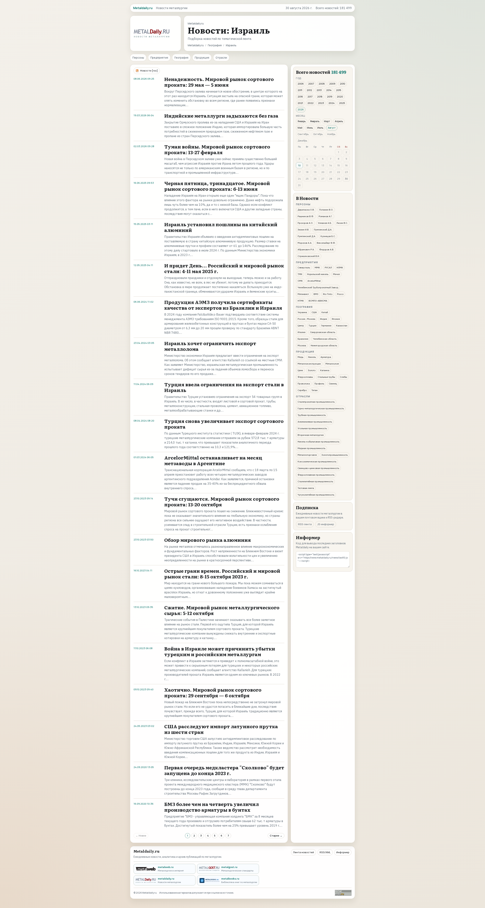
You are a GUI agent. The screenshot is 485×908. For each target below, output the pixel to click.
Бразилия (303, 338)
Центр (301, 325)
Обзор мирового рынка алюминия (207, 539)
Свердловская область (322, 332)
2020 (340, 96)
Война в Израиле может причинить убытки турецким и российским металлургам (219, 651)
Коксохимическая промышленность (317, 461)
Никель (312, 357)
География (215, 45)
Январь (302, 121)
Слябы (343, 376)
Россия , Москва (306, 318)
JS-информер (325, 524)
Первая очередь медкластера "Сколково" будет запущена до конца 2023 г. (224, 770)
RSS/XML (325, 852)
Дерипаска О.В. (306, 209)
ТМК (300, 274)
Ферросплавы (305, 376)
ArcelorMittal (314, 280)
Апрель (339, 121)
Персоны (138, 57)
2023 (321, 103)
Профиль (319, 383)
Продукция (202, 57)
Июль (320, 127)
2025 (342, 103)
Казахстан (341, 325)
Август (332, 127)
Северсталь (304, 267)
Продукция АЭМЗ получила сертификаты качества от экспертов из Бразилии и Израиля (223, 304)
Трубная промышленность (312, 415)
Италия (301, 332)
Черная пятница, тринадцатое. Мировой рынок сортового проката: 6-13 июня (217, 186)
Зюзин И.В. (303, 229)
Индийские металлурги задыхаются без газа (221, 115)
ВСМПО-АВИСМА (318, 300)
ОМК (300, 280)
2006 (301, 83)
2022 (310, 103)
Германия (326, 325)
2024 (332, 103)
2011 (300, 90)
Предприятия (159, 57)
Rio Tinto (327, 294)
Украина (302, 312)
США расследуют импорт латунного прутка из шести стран (221, 729)
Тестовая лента (306, 488)
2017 (310, 96)
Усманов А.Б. (325, 223)
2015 (338, 90)
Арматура (326, 357)
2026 (301, 109)
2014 (329, 90)
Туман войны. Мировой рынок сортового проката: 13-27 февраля (217, 149)
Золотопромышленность (335, 454)
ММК (317, 267)
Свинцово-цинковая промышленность (318, 468)
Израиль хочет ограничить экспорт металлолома (210, 346)
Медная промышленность (311, 448)
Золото (311, 370)
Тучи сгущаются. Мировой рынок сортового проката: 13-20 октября (221, 501)
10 (299, 165)
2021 (300, 103)
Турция (312, 325)
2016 (300, 96)
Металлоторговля (307, 454)
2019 (329, 96)
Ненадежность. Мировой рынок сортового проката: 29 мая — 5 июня (219, 81)
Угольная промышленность (312, 428)
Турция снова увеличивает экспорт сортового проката (224, 423)
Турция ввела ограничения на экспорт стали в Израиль (224, 387)
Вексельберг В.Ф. (326, 242)
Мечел (336, 274)
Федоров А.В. (326, 249)
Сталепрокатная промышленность (316, 401)
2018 (319, 96)
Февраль (314, 121)
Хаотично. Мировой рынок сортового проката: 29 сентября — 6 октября (212, 692)
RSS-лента (305, 524)
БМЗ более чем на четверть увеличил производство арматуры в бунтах (211, 806)
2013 (319, 90)
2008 (322, 83)
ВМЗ (316, 294)
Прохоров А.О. (305, 223)
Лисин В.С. (342, 223)
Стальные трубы (326, 376)
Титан (314, 390)
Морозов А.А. (305, 242)
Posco (340, 294)
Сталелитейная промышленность (315, 481)
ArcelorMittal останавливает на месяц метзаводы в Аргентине (213, 460)
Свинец (333, 383)
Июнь (310, 127)
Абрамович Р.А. (306, 249)
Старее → (276, 835)
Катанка (324, 370)
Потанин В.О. (326, 209)
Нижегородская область (324, 345)
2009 (332, 83)
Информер (342, 852)
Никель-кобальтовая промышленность (318, 441)
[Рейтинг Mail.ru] (343, 893)
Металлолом (332, 363)
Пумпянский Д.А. (323, 229)
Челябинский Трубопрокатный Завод (318, 287)
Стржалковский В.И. (309, 256)
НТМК (301, 300)
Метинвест (303, 294)
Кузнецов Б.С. (328, 236)
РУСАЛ (328, 267)
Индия (323, 318)
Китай (325, 312)
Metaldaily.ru (196, 45)
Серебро (302, 390)
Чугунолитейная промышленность (316, 494)
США (314, 312)
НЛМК (340, 267)
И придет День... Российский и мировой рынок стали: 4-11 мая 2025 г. (224, 268)
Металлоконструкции (309, 363)
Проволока (304, 383)
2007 (311, 83)
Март (327, 121)
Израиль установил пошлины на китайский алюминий (220, 227)
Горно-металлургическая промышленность (321, 408)
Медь (300, 357)
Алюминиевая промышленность (315, 421)
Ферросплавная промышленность (316, 474)
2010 (342, 83)
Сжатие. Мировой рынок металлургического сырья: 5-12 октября (221, 610)
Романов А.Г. (325, 216)
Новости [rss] (149, 70)
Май (300, 127)
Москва (302, 345)
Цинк (300, 370)
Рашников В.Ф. (306, 216)
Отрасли (221, 57)
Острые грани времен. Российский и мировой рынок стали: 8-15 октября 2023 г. (222, 573)
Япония (336, 318)
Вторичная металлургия (311, 435)
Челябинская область (324, 338)
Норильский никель (317, 274)
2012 (309, 90)
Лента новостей (303, 852)
